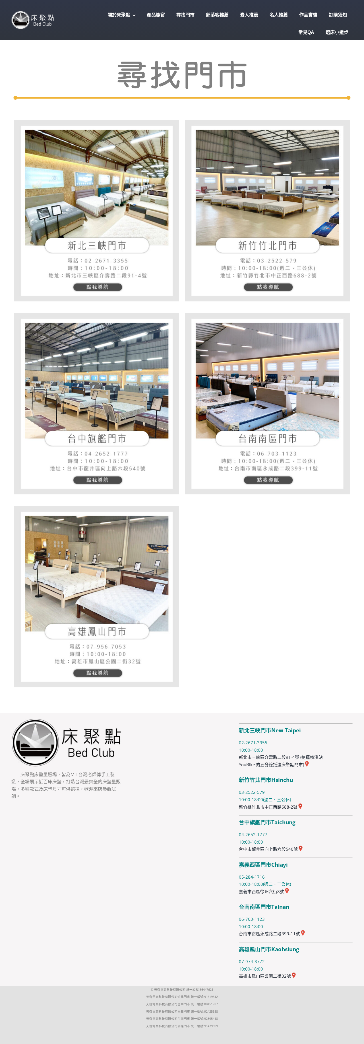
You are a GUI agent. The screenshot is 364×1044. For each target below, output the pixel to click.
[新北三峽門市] (96, 122)
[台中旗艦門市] (96, 315)
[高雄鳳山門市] (32, 13)
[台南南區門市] (267, 315)
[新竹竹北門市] (267, 122)
